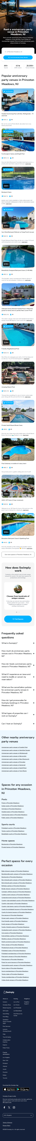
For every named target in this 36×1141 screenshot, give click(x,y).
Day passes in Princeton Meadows (12, 915)
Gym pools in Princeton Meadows (12, 933)
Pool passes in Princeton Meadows (12, 959)
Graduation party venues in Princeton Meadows (16, 930)
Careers (5, 1002)
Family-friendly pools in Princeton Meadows (15, 927)
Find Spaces (19, 619)
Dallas (4, 1075)
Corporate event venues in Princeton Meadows (16, 898)
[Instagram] (13, 1107)
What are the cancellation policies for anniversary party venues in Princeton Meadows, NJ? (17, 690)
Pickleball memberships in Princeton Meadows (16, 954)
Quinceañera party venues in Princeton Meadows (17, 965)
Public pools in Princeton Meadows (13, 818)
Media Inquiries (7, 1008)
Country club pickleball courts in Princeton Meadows (18, 901)
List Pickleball (17, 1008)
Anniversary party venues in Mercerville (14, 756)
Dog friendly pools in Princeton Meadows (15, 921)
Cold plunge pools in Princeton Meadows (14, 815)
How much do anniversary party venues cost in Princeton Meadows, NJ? (17, 653)
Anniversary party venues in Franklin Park (14, 747)
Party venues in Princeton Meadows (13, 945)
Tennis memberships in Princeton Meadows (15, 977)
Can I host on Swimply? (12, 723)
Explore (5, 1045)
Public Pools (6, 1048)
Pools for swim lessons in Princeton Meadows (16, 962)
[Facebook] (4, 1107)
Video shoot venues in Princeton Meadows (15, 980)
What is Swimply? (9, 643)
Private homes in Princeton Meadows (13, 847)
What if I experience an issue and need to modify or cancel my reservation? (16, 677)
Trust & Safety (7, 1037)
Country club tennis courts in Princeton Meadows (17, 906)
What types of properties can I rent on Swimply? (15, 714)
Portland (5, 1063)
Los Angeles (6, 1057)
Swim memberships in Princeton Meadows (15, 971)
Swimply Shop (7, 1005)
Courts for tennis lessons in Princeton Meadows (16, 912)
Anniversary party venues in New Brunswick (15, 759)
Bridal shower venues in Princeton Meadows (16, 889)
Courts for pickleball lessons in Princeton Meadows (18, 909)
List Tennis (16, 1005)
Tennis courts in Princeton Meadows (13, 831)
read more (28, 164)
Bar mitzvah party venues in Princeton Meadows (17, 880)
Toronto (5, 1078)
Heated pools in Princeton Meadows (13, 812)
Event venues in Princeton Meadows (13, 924)
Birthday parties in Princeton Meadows (14, 886)
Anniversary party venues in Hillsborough (14, 753)
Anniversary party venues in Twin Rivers (14, 771)
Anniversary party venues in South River (14, 768)
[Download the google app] (22, 1089)
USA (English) (8, 1115)
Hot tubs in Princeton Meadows (11, 809)
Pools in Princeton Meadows (10, 803)
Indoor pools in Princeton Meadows (13, 806)
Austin (4, 1069)
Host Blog (5, 1016)
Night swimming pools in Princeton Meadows (16, 942)
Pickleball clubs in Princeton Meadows (14, 951)
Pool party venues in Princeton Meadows (14, 956)
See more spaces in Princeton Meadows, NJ (18, 555)
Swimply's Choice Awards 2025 (7, 1021)
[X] (9, 1107)
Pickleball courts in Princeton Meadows (14, 828)
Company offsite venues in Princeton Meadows (16, 892)
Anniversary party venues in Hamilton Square (16, 750)
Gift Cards (5, 1011)
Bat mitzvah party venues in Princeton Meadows (17, 883)
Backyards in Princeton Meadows (12, 844)
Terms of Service (7, 1122)
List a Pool (16, 1002)
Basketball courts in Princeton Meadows (14, 834)
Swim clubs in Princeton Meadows (12, 968)
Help (4, 1034)
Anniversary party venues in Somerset (13, 765)
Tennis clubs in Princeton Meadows (13, 974)
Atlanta (5, 1066)
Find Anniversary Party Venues (19, 57)
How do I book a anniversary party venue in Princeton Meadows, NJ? (17, 665)
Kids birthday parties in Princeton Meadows (15, 936)
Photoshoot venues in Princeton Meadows (15, 948)
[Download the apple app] (9, 1089)
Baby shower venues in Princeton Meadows (15, 871)
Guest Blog (6, 1014)
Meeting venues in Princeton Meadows (14, 939)
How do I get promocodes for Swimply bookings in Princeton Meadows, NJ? (15, 703)
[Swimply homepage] (18, 2)
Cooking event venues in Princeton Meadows (16, 895)
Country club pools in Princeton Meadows (15, 903)
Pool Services (6, 1026)
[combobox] (18, 51)
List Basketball (18, 1011)
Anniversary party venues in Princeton (13, 762)
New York (5, 1060)
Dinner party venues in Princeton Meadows (15, 918)
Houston (5, 1072)
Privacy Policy (6, 1125)
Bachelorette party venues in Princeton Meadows (17, 874)
